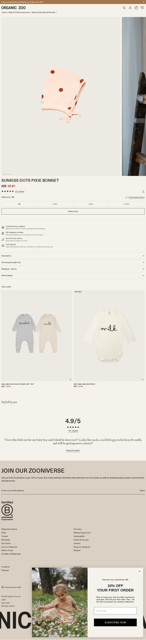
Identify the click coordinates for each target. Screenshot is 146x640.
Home (4, 12)
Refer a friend (7, 550)
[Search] (124, 7)
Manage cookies (8, 606)
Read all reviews (73, 451)
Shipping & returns (9, 529)
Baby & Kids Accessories (19, 12)
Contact (4, 536)
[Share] (143, 191)
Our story (78, 529)
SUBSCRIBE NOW (115, 622)
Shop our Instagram (82, 546)
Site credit (5, 602)
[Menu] (142, 7)
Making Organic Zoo (82, 532)
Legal (3, 599)
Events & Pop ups (81, 539)
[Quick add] (70, 379)
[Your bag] (136, 7)
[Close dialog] (139, 571)
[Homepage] (61, 7)
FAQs (3, 532)
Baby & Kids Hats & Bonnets (43, 12)
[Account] (130, 7)
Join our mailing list (9, 546)
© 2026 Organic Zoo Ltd (11, 596)
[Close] (143, 2)
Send (142, 490)
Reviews (77, 550)
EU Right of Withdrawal (11, 553)
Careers (77, 543)
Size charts (6, 543)
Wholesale (5, 539)
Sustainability (79, 536)
